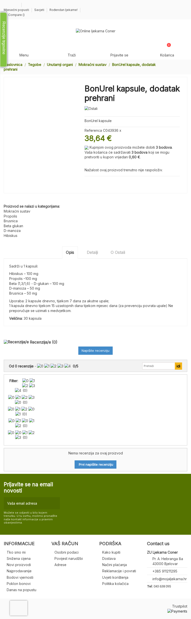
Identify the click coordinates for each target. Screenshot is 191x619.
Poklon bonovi (19, 583)
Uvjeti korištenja (115, 577)
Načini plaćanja (114, 565)
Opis (70, 252)
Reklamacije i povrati (119, 571)
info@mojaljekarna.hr (169, 579)
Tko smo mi (16, 552)
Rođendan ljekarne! (63, 10)
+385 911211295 (164, 571)
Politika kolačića (115, 583)
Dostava (109, 558)
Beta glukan (13, 226)
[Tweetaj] (93, 182)
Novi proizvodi (19, 565)
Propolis (10, 216)
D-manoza (12, 230)
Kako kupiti (111, 552)
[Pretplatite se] (55, 503)
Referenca (93, 130)
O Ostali (118, 252)
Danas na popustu (21, 590)
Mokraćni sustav (17, 211)
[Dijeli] (87, 182)
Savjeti (39, 10)
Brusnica (11, 221)
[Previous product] (180, 67)
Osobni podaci (66, 552)
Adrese (60, 565)
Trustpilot (179, 606)
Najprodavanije (19, 571)
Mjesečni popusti (17, 10)
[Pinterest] (98, 182)
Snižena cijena (19, 558)
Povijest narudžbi (68, 558)
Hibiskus (10, 235)
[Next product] (185, 67)
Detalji (92, 252)
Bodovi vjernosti (20, 577)
